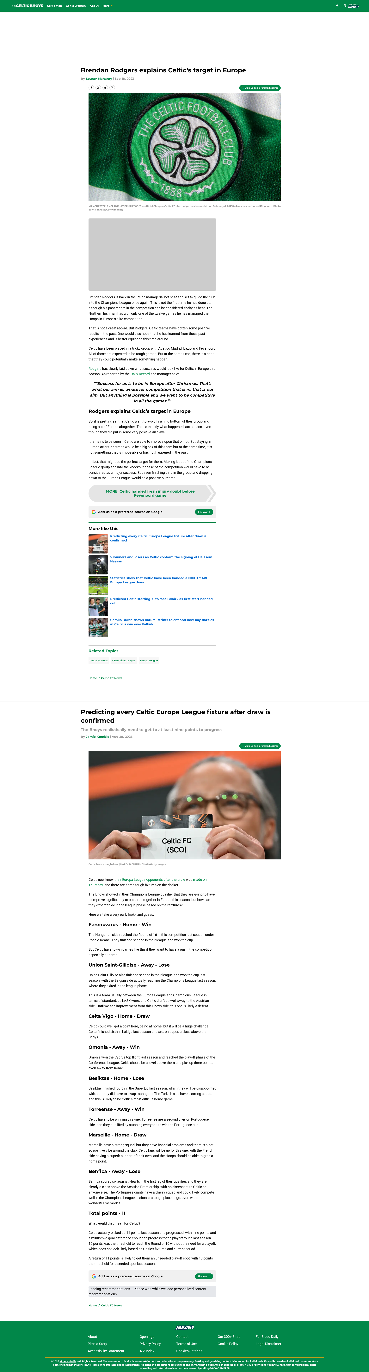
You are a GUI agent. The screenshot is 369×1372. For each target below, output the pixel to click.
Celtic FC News (99, 660)
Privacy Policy (150, 1344)
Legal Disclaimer (268, 1344)
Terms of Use (186, 1344)
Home (93, 678)
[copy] (112, 87)
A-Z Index (147, 1351)
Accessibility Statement (106, 1351)
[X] (345, 5)
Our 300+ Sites (229, 1337)
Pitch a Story (97, 1344)
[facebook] (337, 5)
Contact (182, 1337)
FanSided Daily (267, 1337)
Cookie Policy (228, 1344)
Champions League (124, 660)
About (94, 6)
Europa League (149, 660)
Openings (147, 1337)
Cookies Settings (189, 1351)
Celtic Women (76, 6)
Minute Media (68, 1361)
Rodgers (95, 368)
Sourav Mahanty (99, 79)
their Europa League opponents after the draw (149, 879)
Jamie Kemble (97, 737)
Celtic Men (54, 6)
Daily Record (140, 374)
